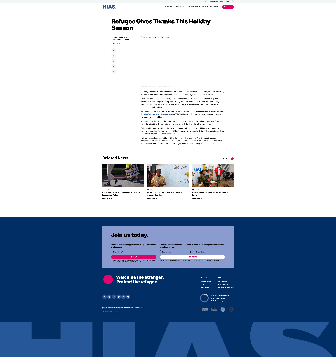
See (226, 159)
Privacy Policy (106, 314)
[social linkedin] (113, 61)
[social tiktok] (119, 297)
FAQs (220, 278)
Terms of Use (114, 314)
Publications (205, 287)
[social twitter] (113, 56)
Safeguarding (222, 281)
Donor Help (136, 314)
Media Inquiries (206, 281)
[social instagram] (109, 297)
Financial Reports (223, 284)
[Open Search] (233, 1)
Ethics (203, 284)
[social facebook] (113, 50)
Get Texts (192, 257)
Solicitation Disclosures (125, 314)
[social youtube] (123, 297)
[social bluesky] (128, 297)
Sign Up (134, 257)
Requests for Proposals (226, 287)
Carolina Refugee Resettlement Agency (157, 114)
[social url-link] (113, 66)
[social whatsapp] (113, 71)
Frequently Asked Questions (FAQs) (214, 1)
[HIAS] (133, 279)
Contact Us (229, 1)
